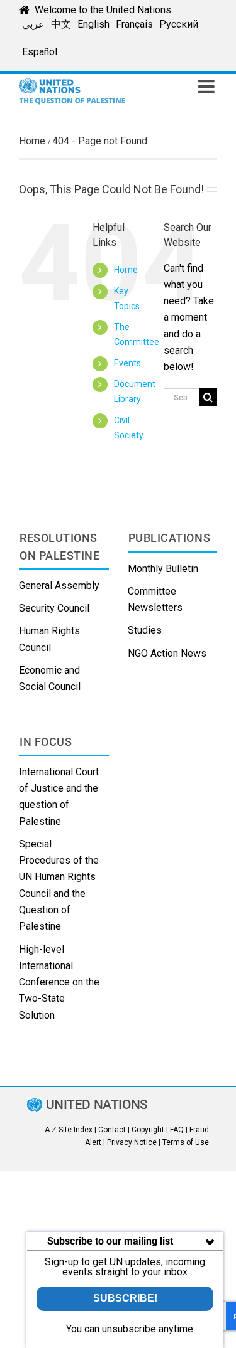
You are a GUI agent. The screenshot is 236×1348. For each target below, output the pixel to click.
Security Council (54, 608)
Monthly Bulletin (163, 569)
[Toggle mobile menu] (207, 86)
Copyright (148, 1129)
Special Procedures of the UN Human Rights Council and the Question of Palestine (59, 885)
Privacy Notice (132, 1142)
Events (127, 363)
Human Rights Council (49, 639)
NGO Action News (167, 653)
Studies (145, 630)
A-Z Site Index (69, 1129)
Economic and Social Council (50, 678)
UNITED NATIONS (97, 1105)
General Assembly (59, 586)
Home (126, 270)
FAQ (177, 1129)
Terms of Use (185, 1142)
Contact (112, 1129)
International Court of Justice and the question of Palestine (59, 796)
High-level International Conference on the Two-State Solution (59, 982)
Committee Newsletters (155, 599)
